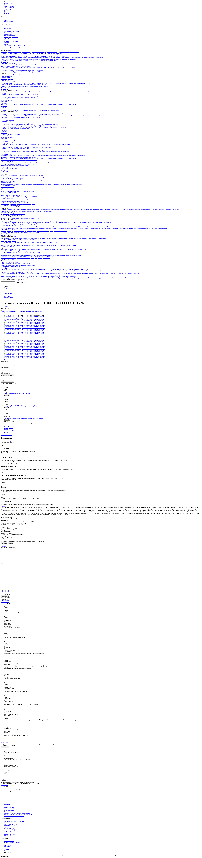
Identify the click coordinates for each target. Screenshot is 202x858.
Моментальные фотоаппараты (9, 66)
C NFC (60, 249)
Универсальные (21, 81)
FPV (17, 162)
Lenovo (21, 221)
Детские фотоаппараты (36, 64)
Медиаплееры (4, 195)
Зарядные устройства (54, 54)
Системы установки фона (45, 127)
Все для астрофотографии (95, 177)
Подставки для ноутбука (58, 222)
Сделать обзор (4, 785)
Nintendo (23, 202)
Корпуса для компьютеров (132, 226)
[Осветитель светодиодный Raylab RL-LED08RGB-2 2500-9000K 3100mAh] (21, 311)
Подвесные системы (32, 127)
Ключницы (70, 278)
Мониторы (3, 231)
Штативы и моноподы (7, 124)
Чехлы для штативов (54, 124)
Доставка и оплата (9, 6)
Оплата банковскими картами (12, 842)
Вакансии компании (9, 810)
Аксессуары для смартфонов (8, 241)
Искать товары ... (20, 282)
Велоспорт (120, 270)
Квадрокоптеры (5, 162)
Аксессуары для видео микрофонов (26, 157)
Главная (6, 285)
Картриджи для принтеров (32, 232)
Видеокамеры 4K (40, 147)
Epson (8, 197)
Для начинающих (63, 52)
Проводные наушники (128, 209)
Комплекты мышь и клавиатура (30, 228)
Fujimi (17, 94)
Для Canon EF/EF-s (18, 74)
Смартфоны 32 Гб (83, 238)
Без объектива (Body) (52, 52)
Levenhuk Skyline (11, 175)
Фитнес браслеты (5, 251)
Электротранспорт (6, 256)
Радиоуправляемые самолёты (73, 255)
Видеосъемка (8, 34)
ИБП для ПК (109, 228)
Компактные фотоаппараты (8, 64)
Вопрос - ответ (9, 430)
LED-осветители (31, 97)
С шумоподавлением (97, 209)
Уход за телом (60, 275)
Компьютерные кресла (7, 235)
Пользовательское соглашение (12, 811)
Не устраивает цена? (9, 828)
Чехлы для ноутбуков (45, 222)
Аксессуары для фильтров (96, 57)
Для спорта (89, 209)
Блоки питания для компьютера (115, 226)
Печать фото (4, 70)
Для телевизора (146, 209)
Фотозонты (4, 101)
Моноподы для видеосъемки (46, 151)
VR (1, 205)
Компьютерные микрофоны (98, 228)
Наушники (3, 209)
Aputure (21, 94)
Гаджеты (6, 42)
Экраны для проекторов (7, 198)
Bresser (10, 184)
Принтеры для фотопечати (15, 70)
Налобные (21, 178)
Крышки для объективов (7, 86)
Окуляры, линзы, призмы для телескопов (27, 177)
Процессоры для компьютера (28, 226)
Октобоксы (4, 108)
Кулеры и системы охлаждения (44, 226)
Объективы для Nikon (6, 76)
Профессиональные (73, 52)
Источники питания (6, 54)
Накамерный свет (5, 69)
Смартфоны (4, 238)
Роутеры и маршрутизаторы (20, 224)
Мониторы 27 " (58, 231)
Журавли (26, 144)
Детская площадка (99, 273)
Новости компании (9, 807)
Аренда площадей (8, 848)
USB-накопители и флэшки (8, 63)
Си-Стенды (67, 144)
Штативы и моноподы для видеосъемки (11, 151)
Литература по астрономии (80, 177)
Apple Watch (11, 249)
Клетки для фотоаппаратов (48, 60)
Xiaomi (14, 191)
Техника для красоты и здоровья (39, 276)
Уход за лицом (68, 275)
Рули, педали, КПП (29, 204)
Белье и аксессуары (6, 278)
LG (17, 197)
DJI (22, 155)
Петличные (25, 218)
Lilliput (21, 128)
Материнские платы (58, 226)
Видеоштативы (34, 151)
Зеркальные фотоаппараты (8, 52)
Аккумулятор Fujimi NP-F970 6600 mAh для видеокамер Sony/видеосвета (23, 406)
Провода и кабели (19, 60)
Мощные (56, 221)
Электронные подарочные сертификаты (15, 45)
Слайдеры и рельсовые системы (9, 167)
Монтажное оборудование (8, 165)
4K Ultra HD (33, 155)
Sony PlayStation (16, 202)
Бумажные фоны (29, 126)
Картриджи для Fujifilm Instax (21, 72)
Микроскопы (4, 184)
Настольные (15, 178)
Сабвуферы (42, 199)
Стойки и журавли (6, 144)
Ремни (65, 278)
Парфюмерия (42, 275)
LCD (36, 197)
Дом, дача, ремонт (5, 272)
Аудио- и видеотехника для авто (26, 269)
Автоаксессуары (59, 269)
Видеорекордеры (5, 172)
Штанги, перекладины (48, 144)
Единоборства (70, 270)
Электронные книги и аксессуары (10, 258)
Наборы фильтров (65, 57)
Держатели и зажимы (31, 160)
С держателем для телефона (25, 104)
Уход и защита (4, 62)
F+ (27, 242)
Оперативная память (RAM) (72, 226)
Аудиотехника (8, 38)
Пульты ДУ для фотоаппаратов (32, 60)
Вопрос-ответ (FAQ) (9, 830)
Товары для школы (71, 273)
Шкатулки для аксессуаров (95, 278)
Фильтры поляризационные (45, 57)
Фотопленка (45, 72)
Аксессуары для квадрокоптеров (57, 162)
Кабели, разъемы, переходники (159, 228)
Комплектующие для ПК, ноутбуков (10, 226)
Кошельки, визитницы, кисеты (39, 278)
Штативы (15, 124)
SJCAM (14, 155)
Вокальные (32, 218)
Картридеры (47, 53)
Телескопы (3, 175)
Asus (13, 221)
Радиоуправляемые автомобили (24, 255)
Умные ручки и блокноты (81, 278)
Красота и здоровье (6, 275)
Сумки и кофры (5, 118)
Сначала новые (5, 593)
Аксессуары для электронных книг (40, 258)
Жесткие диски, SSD (92, 226)
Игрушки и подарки (109, 273)
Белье (12, 278)
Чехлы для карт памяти (56, 53)
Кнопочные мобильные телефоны (10, 242)
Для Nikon (15, 67)
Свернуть (10, 543)
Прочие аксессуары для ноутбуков (103, 222)
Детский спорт (81, 273)
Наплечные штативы (19, 160)
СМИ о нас (7, 849)
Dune (13, 195)
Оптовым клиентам (9, 13)
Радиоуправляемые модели (8, 255)
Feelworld (16, 128)
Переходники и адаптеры (59, 127)
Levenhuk (8, 180)
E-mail (17, 789)
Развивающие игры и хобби (131, 273)
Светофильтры (5, 57)
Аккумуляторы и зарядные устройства (44, 96)
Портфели (61, 278)
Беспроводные (35, 209)
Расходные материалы (7, 72)
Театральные (28, 180)
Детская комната (89, 273)
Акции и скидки (8, 806)
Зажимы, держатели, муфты (19, 127)
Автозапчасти (67, 269)
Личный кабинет (8, 831)
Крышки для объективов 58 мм (39, 86)
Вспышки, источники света (11, 31)
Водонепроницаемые (49, 155)
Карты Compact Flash (28, 53)
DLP (33, 197)
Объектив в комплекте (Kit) (39, 52)
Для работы (45, 221)
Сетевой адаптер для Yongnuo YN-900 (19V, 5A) (17, 393)
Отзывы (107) (4, 306)
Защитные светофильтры (15, 57)
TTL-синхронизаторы (44, 110)
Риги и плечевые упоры (7, 160)
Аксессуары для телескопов (8, 177)
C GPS (56, 249)
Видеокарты (83, 226)
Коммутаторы (32, 224)
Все (10, 50)
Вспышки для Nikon (23, 91)
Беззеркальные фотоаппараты (9, 56)
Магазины (6, 4)
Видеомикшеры (19, 165)
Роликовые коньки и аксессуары (36, 270)
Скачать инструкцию (8, 441)
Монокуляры (4, 181)
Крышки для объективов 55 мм (22, 86)
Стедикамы (4, 164)
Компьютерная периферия (8, 228)
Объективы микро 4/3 (6, 80)
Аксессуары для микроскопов (74, 184)
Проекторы (4, 197)
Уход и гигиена (35, 273)
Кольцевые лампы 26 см (39, 104)
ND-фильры (23, 83)
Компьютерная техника (10, 39)
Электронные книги (24, 258)
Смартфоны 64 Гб (93, 238)
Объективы (7, 30)
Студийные (19, 218)
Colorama (13, 126)
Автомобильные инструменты (80, 269)
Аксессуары (4, 60)
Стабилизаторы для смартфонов (9, 262)
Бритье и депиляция (51, 275)
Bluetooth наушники (44, 209)
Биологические (52, 184)
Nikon (23, 52)
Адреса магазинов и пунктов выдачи (14, 821)
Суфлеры (26, 165)
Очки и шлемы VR (145, 228)
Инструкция (4, 544)
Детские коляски (14, 273)
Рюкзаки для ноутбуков (21, 222)
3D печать (3, 233)
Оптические (39, 184)
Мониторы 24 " (49, 231)
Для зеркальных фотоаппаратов (30, 59)
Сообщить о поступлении (7, 375)
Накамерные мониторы (7, 128)
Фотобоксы (4, 93)
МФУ (23, 232)
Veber (16, 180)
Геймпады (15, 204)
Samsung (9, 191)
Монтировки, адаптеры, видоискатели (62, 177)
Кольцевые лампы (5, 104)
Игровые (51, 221)
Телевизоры (4, 191)
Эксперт (6, 10)
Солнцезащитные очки (21, 278)
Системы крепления (6, 127)
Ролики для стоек (59, 144)
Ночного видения (36, 180)
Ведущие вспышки (34, 91)
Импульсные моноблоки (17, 96)
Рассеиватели (21, 67)
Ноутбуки (3, 221)
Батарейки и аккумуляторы (19, 54)
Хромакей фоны (38, 126)
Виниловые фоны (48, 126)
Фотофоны (3, 126)
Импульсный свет (5, 96)
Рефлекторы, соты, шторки (8, 100)
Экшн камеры (4, 155)
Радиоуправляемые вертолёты (41, 255)
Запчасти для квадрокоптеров (74, 162)
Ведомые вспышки (44, 91)
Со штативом (14, 104)
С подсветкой (7, 178)
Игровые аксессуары (6, 204)
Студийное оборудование (11, 32)
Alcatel (21, 242)
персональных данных (39, 791)
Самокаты (48, 270)
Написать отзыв (5, 596)
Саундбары (49, 199)
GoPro (10, 155)
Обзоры (6, 432)
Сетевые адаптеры (41, 224)
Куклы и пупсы (119, 273)
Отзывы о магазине (9, 841)
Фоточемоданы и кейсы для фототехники (50, 59)
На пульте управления (42, 162)
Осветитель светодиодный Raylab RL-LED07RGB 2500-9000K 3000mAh (23, 418)
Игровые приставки (6, 202)
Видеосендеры (5, 171)
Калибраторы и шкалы (7, 121)
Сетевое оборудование (7, 224)
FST (15, 113)
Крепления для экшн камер (62, 155)
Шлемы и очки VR (8, 205)
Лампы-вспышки (28, 96)
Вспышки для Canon (11, 91)
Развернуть (4, 543)
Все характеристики (6, 435)
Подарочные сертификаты (11, 827)
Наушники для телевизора (8, 194)
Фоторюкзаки (17, 59)
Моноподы (32, 124)
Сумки (50, 278)
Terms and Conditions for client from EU (14, 816)
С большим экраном (72, 238)
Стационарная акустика (7, 199)
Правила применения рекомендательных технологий (18, 814)
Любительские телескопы (36, 175)
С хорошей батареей (51, 242)
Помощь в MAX (8, 835)
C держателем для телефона (25, 158)
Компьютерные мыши (45, 228)
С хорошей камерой (30, 162)
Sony (22, 56)
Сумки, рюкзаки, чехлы (7, 59)
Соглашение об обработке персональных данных (17, 813)
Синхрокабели (55, 110)
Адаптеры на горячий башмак (47, 67)
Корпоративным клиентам (11, 843)
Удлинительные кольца (39, 84)
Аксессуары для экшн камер (77, 155)
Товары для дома (28, 272)
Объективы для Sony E (7, 77)
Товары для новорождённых (47, 273)
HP (18, 221)
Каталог (3, 25)
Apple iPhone (10, 238)
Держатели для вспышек (32, 67)
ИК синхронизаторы (32, 110)
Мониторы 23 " (41, 231)
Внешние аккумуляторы (7, 246)
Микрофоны (4, 218)
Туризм (25, 270)
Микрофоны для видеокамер (8, 157)
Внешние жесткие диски (120, 228)
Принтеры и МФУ (5, 232)
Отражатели (4, 103)
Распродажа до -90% (9, 9)
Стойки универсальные (35, 144)
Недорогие (48, 147)
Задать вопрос (4, 746)
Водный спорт (113, 270)
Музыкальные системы (33, 199)
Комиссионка (7, 832)
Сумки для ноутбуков (34, 222)
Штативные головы (23, 124)
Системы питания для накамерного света (21, 150)
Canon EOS (18, 52)
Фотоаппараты (8, 28)
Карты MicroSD (39, 53)
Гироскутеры (14, 256)
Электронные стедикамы (14, 164)
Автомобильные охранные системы (45, 269)
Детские (45, 184)
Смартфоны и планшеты (11, 41)
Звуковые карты (102, 226)
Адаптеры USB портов (71, 222)
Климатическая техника (54, 276)
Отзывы (7, 429)
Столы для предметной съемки (9, 143)
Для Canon (9, 67)
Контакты (6, 851)
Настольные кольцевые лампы (68, 104)
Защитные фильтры (14, 83)
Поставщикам (7, 846)
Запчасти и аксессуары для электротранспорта (40, 256)
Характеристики (8, 428)
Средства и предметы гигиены (24, 275)
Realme (25, 238)
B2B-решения (7, 845)
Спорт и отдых (5, 270)
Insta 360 (18, 155)
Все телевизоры (23, 191)
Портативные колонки (19, 201)
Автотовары (4, 269)
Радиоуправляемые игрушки (57, 255)
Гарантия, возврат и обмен (11, 824)
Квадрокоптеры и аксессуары (8, 253)
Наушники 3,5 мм (117, 209)
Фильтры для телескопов (45, 177)
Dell (16, 221)
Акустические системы (20, 199)
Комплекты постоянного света (18, 97)
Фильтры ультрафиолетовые (30, 57)
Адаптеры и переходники (7, 120)
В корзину (6, 395)
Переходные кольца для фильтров (80, 57)
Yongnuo (12, 94)
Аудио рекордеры (5, 170)
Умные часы (4, 249)
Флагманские (102, 238)
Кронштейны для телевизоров (9, 192)
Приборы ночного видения (8, 185)
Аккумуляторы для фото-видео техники (37, 54)
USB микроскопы (61, 184)
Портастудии (13, 216)
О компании (7, 804)
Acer (11, 197)
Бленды (3, 81)
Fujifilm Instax (20, 66)
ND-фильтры (56, 57)
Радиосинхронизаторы (21, 110)
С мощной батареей (61, 238)
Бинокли (3, 180)
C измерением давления (48, 249)
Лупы (2, 178)
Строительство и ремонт (17, 272)
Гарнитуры (21, 204)
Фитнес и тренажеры (80, 270)
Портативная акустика (7, 201)
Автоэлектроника (12, 269)
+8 (4, 359)
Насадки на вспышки (61, 67)
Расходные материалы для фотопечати (32, 70)
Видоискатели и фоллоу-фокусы (9, 168)
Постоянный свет (5, 97)
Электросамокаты (23, 256)
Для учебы (39, 221)
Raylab (12, 113)
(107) (2, 364)
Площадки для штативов (42, 124)
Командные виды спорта (92, 270)
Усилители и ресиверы (7, 212)
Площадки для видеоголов (61, 151)
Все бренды (28, 52)
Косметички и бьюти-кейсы (119, 278)
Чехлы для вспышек (116, 91)
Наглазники (10, 60)
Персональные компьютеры (8, 225)
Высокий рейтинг (5, 591)
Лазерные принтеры (16, 232)
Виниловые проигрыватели (8, 206)
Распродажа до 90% (15, 48)
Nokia (24, 242)
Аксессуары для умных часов (78, 249)
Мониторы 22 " (32, 231)
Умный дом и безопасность (69, 276)
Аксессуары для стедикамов (28, 164)
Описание (6, 426)
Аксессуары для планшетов (8, 243)
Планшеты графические (133, 228)
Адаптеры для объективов (8, 84)
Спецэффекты (4, 141)
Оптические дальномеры (7, 187)
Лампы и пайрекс (5, 99)
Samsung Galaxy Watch (24, 249)
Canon (18, 56)
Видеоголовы (26, 151)
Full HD (22, 147)
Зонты (29, 278)
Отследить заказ (8, 3)
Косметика (35, 275)
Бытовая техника (5, 276)
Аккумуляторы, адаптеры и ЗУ (31, 94)
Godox (18, 113)
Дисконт (6, 12)
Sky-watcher (19, 175)
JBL (15, 209)
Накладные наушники (56, 209)
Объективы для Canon (7, 74)
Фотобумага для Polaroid (35, 72)
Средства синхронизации (7, 110)
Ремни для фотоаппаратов (69, 59)
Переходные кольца (28, 84)
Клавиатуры (18, 228)
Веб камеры (65, 228)
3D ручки (9, 233)
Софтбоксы (4, 106)
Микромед (20, 184)
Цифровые (33, 184)
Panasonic (10, 147)
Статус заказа (7, 288)
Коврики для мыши (57, 228)
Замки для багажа (107, 278)
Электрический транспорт (16, 270)
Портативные (28, 197)
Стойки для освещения (17, 144)
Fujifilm (21, 64)
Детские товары (5, 273)
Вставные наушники (67, 209)
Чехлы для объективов (7, 87)
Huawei (14, 239)
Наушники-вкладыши (80, 209)
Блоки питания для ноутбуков (86, 222)
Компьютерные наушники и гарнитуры (161, 209)
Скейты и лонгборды (57, 270)
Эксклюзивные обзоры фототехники (14, 809)
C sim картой (66, 249)
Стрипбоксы (4, 107)
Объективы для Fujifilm (7, 79)
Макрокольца (18, 84)
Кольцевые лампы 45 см (53, 104)
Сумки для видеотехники (7, 161)
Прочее (6, 44)
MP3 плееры (4, 260)
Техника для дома (25, 276)
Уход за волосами (77, 275)
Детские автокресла (60, 273)
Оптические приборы (10, 35)
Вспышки (3, 67)
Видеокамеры (4, 147)
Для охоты (44, 180)
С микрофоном (108, 209)
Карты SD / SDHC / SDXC (16, 53)
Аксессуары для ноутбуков (8, 222)
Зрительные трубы (6, 182)
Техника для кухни (15, 276)
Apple (8, 209)
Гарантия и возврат (9, 7)
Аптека (13, 275)
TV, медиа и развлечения (11, 37)
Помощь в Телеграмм (9, 834)
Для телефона (138, 209)
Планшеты (3, 239)
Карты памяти (4, 53)
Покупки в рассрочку (9, 825)
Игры (64, 270)
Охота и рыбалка (104, 270)
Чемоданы (55, 278)
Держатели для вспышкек (64, 91)
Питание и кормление (25, 273)
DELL (15, 231)
